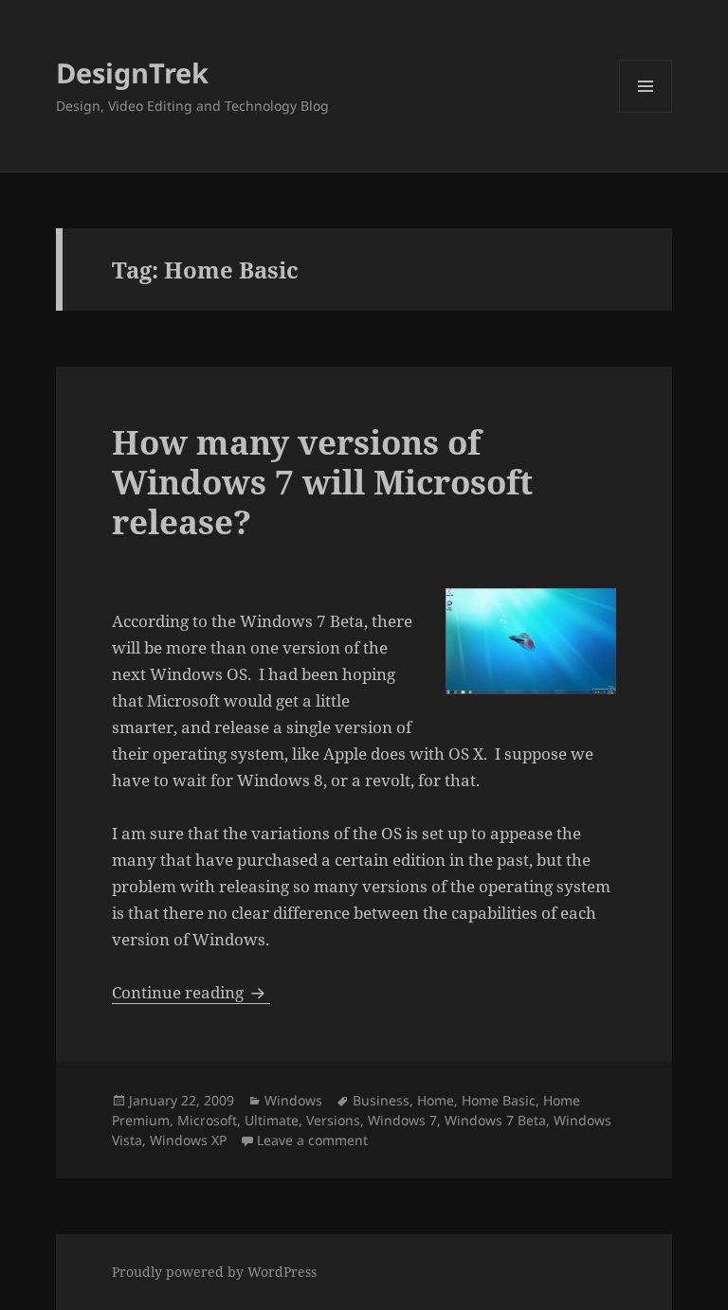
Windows (293, 1100)
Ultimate (272, 1120)
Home (435, 1100)
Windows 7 (402, 1120)
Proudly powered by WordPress (214, 1272)
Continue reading (191, 992)
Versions (333, 1120)
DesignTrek (132, 72)
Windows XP (188, 1140)
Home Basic (499, 1100)
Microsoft (207, 1120)
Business (381, 1100)
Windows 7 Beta (495, 1120)
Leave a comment (312, 1140)
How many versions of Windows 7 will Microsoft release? (322, 482)
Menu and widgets (646, 112)
